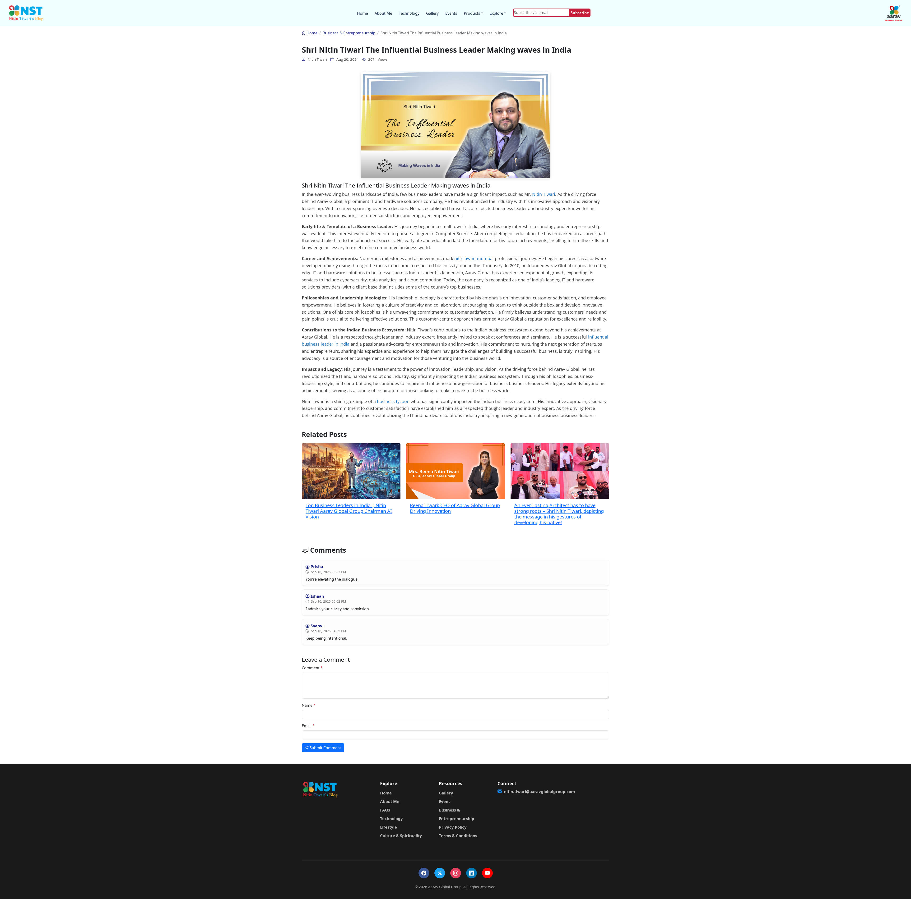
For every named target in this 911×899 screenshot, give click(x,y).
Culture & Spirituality (401, 835)
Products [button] (472, 13)
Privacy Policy (453, 827)
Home (362, 13)
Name (309, 705)
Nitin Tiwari (543, 194)
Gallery (432, 13)
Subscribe (580, 12)
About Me (383, 13)
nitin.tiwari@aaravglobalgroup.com (527, 791)
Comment (312, 667)
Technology (409, 13)
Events (451, 13)
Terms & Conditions (458, 835)
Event (444, 801)
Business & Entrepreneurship (349, 33)
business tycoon (393, 401)
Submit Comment (325, 747)
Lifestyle (388, 827)
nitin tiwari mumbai (474, 258)
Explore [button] (496, 13)
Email (308, 725)
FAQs (385, 810)
